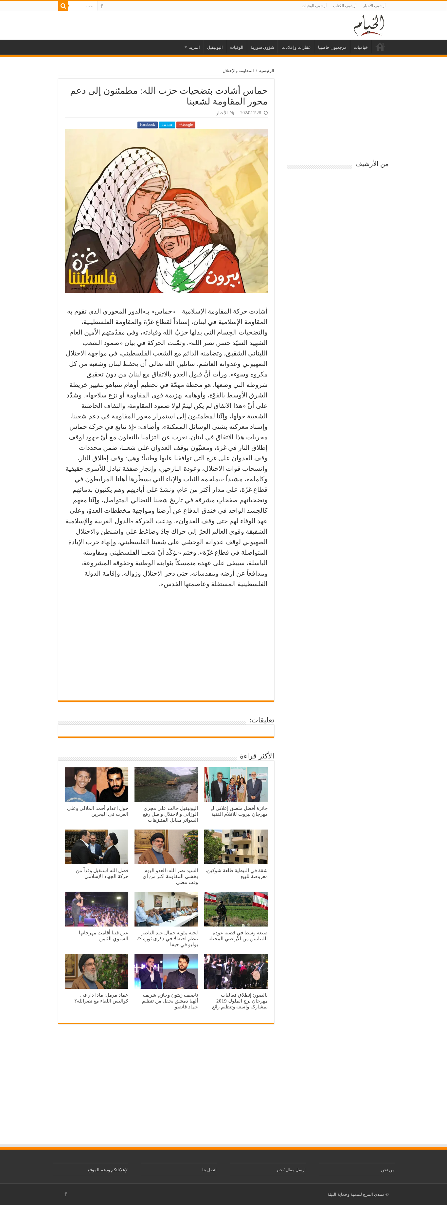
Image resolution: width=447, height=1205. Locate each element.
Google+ (186, 124)
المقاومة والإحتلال (238, 70)
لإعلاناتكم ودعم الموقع (108, 1169)
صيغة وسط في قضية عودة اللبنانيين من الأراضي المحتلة (238, 935)
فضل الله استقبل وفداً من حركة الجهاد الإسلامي (102, 873)
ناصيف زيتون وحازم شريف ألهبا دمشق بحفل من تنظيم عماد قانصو (170, 1000)
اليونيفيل (215, 47)
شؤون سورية (262, 47)
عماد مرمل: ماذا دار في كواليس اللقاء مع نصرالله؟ (101, 998)
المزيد (194, 47)
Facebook (147, 124)
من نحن (388, 1169)
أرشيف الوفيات (314, 6)
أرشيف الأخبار (374, 6)
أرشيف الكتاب (344, 6)
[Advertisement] (166, 641)
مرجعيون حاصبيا (332, 47)
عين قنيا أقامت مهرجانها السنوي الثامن (103, 935)
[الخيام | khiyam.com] (369, 24)
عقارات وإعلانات (296, 47)
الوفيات (236, 47)
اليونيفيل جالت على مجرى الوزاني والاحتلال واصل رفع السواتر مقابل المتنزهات (170, 814)
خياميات (361, 47)
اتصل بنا (209, 1169)
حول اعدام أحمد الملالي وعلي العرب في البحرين (97, 811)
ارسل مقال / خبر (291, 1169)
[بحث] (63, 6)
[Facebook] (102, 6)
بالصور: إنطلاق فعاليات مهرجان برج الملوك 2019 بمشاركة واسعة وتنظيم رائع (240, 1000)
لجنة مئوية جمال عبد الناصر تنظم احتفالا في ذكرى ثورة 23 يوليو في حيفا (167, 938)
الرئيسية (380, 46)
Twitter (167, 124)
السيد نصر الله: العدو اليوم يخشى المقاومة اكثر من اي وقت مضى (170, 876)
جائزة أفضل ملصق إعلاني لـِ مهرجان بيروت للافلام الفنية (239, 811)
